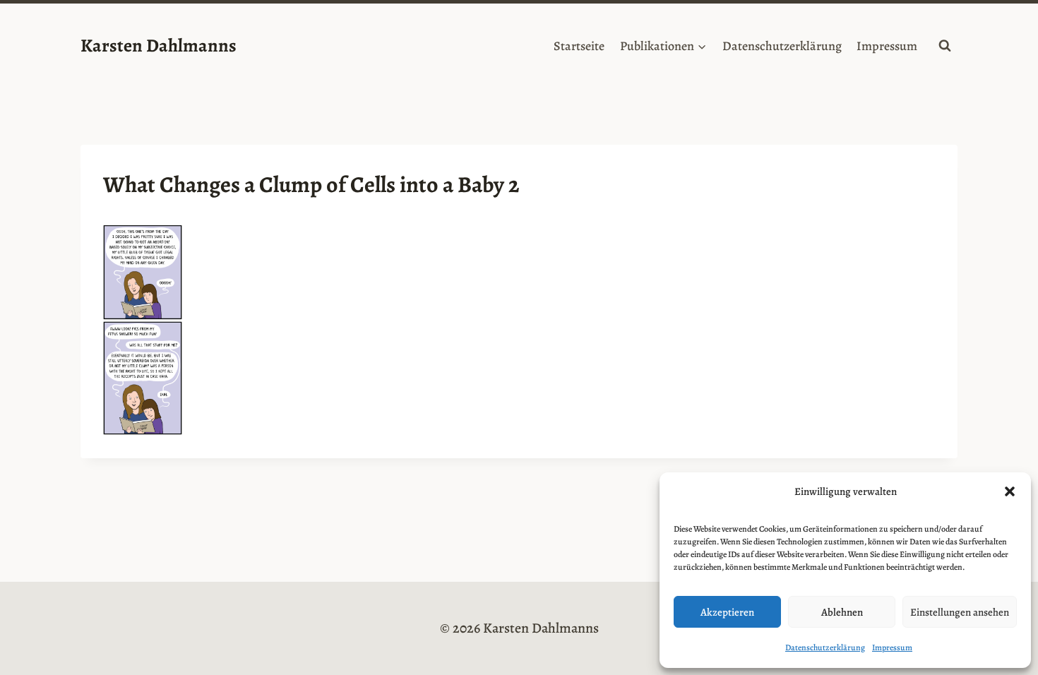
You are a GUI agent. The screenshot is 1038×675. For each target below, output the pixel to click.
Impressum (892, 647)
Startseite (579, 45)
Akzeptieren (727, 612)
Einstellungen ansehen (959, 612)
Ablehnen (842, 612)
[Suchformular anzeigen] (945, 46)
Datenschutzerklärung (825, 647)
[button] (1010, 491)
